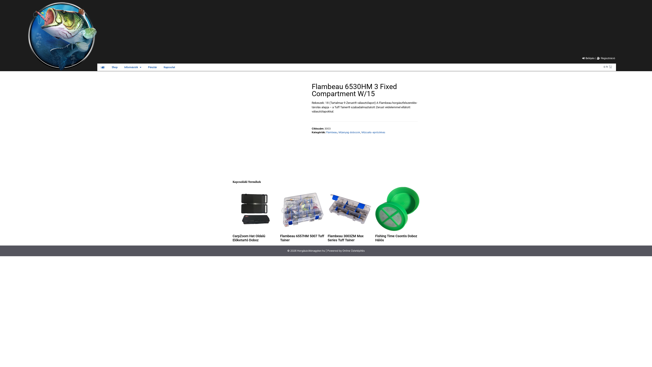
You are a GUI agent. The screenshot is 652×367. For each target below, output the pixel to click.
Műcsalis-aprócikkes (373, 132)
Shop (114, 67)
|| (103, 67)
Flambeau (331, 132)
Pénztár (152, 67)
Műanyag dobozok (349, 132)
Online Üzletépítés (353, 250)
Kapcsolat (169, 67)
